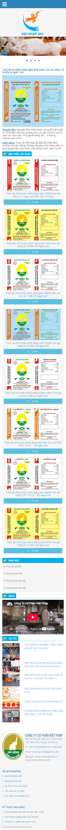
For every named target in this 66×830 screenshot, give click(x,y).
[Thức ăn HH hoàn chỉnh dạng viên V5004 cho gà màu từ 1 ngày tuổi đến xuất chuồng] (33, 175)
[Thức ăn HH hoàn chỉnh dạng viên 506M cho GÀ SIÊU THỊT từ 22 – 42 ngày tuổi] (33, 474)
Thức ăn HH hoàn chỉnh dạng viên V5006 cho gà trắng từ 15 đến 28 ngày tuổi (33, 345)
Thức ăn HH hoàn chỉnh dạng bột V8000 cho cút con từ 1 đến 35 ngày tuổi (33, 295)
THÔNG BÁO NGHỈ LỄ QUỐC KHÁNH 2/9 (43, 701)
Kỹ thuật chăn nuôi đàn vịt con (18, 827)
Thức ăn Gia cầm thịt (16, 588)
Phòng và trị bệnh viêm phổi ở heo (19, 822)
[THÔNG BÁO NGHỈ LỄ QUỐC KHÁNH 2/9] (11, 704)
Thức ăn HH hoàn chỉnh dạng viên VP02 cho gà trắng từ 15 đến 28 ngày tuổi (33, 544)
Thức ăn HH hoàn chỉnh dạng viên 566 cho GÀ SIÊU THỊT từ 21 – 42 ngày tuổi (33, 444)
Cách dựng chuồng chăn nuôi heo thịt (21, 817)
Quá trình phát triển (13, 776)
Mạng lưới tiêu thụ (12, 781)
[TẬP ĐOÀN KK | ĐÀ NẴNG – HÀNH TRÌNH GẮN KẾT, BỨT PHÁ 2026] (11, 651)
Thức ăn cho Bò (13, 566)
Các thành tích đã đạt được (16, 796)
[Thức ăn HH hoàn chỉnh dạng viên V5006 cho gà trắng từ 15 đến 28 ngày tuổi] (33, 324)
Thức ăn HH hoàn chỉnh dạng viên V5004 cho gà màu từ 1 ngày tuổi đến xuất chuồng (33, 195)
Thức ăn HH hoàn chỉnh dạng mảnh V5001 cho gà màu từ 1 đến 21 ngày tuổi (33, 394)
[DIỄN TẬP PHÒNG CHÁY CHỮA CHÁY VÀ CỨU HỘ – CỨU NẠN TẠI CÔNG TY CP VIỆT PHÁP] (11, 679)
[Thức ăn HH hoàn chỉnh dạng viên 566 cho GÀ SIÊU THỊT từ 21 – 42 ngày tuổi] (33, 424)
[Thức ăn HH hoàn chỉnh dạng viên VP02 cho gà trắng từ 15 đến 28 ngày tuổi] (33, 523)
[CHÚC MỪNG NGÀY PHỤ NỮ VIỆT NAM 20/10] (11, 693)
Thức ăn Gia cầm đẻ (15, 581)
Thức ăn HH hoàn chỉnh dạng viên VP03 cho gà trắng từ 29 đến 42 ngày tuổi (33, 245)
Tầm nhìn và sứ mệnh (14, 791)
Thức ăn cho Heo (14, 573)
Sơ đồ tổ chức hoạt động (15, 786)
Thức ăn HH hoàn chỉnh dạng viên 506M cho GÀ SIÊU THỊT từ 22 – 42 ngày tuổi (33, 494)
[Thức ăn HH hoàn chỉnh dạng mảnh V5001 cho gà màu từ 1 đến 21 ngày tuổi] (33, 374)
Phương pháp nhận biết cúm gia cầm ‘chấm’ (24, 812)
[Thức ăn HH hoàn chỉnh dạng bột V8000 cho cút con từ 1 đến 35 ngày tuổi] (33, 274)
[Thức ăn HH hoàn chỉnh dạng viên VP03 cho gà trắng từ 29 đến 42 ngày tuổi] (33, 224)
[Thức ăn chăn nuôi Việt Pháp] (33, 22)
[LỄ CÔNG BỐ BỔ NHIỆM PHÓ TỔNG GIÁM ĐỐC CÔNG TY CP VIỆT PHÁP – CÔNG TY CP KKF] (11, 715)
